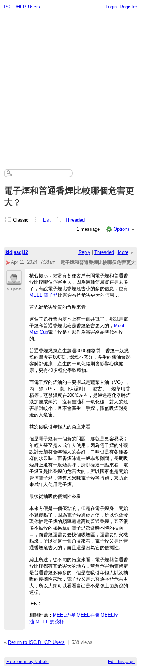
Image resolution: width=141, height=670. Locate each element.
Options (122, 229)
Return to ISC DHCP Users (36, 642)
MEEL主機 (88, 615)
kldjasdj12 (16, 252)
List (47, 220)
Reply (84, 252)
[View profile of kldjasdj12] (14, 281)
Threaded (75, 220)
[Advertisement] (70, 87)
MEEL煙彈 (64, 615)
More (123, 252)
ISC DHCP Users (22, 6)
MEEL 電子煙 (43, 295)
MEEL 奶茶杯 (49, 621)
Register (128, 6)
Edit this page (121, 661)
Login (111, 6)
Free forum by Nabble (27, 661)
